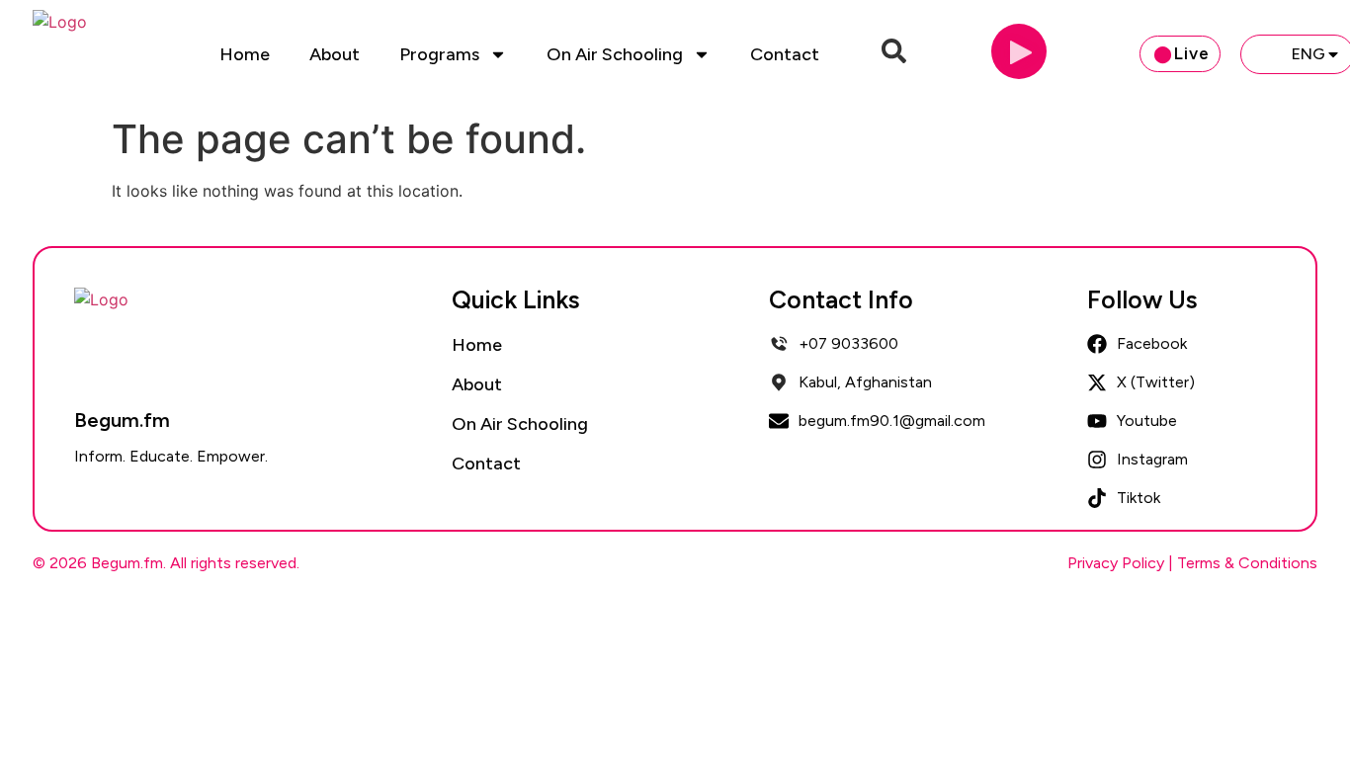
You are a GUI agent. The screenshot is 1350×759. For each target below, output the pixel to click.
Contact (784, 54)
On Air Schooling (615, 54)
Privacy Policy (1115, 562)
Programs (439, 54)
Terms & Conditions (1247, 562)
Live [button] (1192, 53)
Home (244, 54)
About (334, 54)
